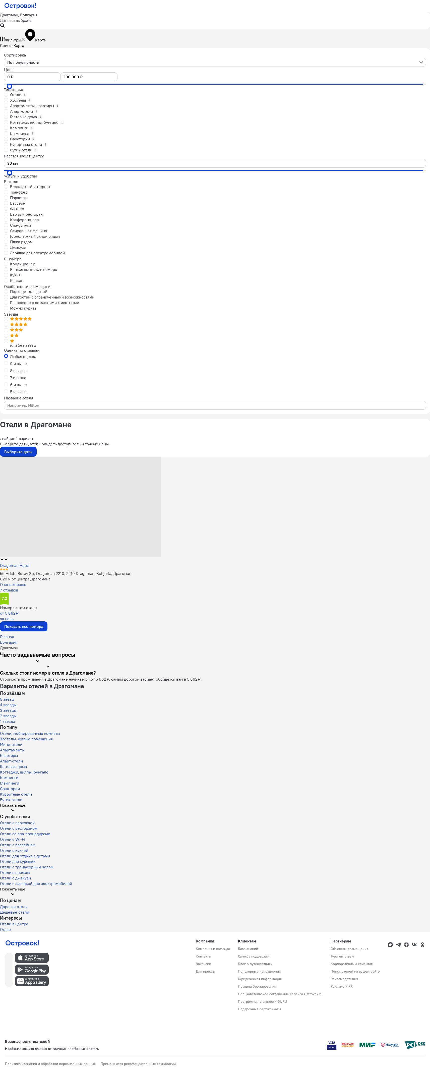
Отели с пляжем (15, 872)
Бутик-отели (11, 799)
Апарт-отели (11, 760)
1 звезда (7, 721)
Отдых (5, 929)
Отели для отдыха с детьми (25, 855)
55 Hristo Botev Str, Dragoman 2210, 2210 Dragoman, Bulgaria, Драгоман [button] (65, 573)
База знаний (248, 948)
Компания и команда (213, 948)
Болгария (8, 642)
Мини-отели (11, 744)
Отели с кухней (14, 850)
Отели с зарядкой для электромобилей (36, 883)
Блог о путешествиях (255, 964)
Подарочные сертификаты (259, 1009)
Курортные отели (16, 794)
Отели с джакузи (15, 877)
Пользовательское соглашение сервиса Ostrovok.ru (280, 994)
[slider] (9, 86)
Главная (7, 636)
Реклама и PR (342, 986)
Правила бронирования (257, 986)
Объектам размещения (349, 948)
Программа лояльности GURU (262, 1001)
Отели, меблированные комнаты (30, 733)
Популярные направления (259, 971)
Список (7, 45)
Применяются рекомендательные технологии (138, 1063)
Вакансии (203, 964)
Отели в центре (14, 923)
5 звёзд (7, 699)
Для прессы (205, 971)
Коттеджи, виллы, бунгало (24, 772)
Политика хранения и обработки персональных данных (50, 1063)
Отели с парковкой (17, 822)
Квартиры (9, 755)
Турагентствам (342, 956)
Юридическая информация (260, 979)
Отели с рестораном (18, 828)
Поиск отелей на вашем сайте (355, 971)
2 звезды (8, 715)
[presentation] (215, 62)
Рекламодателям (344, 979)
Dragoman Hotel (15, 565)
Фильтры (13, 39)
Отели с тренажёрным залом (26, 866)
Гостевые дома (13, 766)
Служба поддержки (254, 956)
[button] (215, 20)
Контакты (203, 956)
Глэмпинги (9, 783)
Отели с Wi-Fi (12, 839)
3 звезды (8, 710)
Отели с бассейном (17, 844)
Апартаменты (12, 749)
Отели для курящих (17, 861)
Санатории (10, 788)
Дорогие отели (14, 906)
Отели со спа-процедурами (25, 833)
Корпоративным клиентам (352, 964)
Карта (19, 45)
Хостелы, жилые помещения (26, 738)
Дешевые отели (14, 912)
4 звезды (8, 704)
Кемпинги (9, 777)
